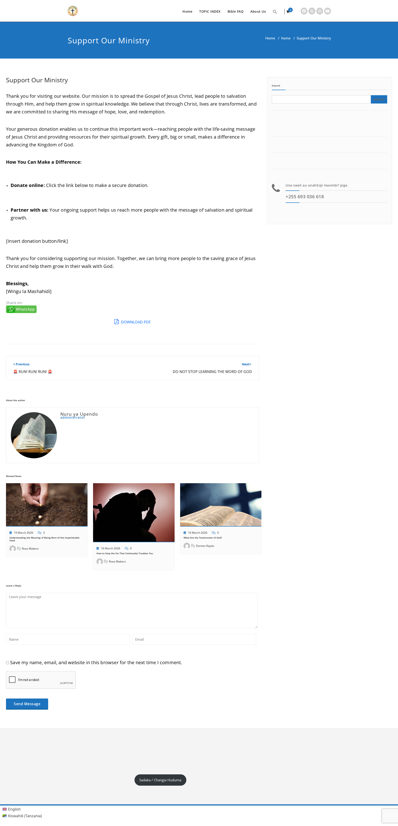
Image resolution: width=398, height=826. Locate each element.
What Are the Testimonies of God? (203, 537)
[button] (275, 11)
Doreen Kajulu (205, 546)
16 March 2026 (110, 548)
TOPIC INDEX (210, 11)
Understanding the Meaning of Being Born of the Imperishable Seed (44, 539)
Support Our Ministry (37, 80)
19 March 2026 (23, 533)
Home (187, 11)
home (286, 38)
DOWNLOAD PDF (135, 322)
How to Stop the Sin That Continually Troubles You (125, 553)
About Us (258, 11)
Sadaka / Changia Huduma (160, 780)
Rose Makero (30, 549)
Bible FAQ (236, 11)
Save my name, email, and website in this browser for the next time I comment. (96, 662)
